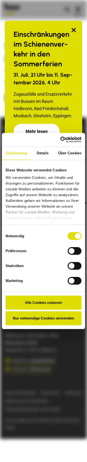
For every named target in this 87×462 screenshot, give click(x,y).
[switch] (74, 251)
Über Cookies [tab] (69, 153)
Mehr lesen (37, 131)
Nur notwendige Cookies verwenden (43, 318)
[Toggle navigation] (78, 9)
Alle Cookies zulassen (43, 302)
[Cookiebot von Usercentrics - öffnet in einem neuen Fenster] (61, 140)
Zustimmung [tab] (16, 153)
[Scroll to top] (75, 450)
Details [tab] (43, 153)
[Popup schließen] (74, 30)
